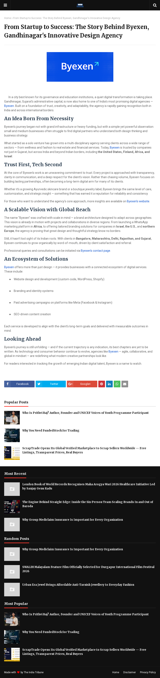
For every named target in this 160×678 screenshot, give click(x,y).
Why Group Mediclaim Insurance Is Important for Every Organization (72, 520)
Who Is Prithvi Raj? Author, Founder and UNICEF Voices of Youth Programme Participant (85, 413)
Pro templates (55, 672)
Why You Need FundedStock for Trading (50, 430)
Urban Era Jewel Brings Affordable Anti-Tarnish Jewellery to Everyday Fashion (78, 585)
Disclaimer (129, 672)
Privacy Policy (148, 672)
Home (7, 18)
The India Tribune (34, 672)
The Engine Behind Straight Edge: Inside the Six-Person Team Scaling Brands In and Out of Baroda (87, 504)
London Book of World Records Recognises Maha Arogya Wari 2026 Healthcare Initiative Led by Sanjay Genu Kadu (88, 486)
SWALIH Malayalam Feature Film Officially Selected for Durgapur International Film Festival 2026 (88, 569)
